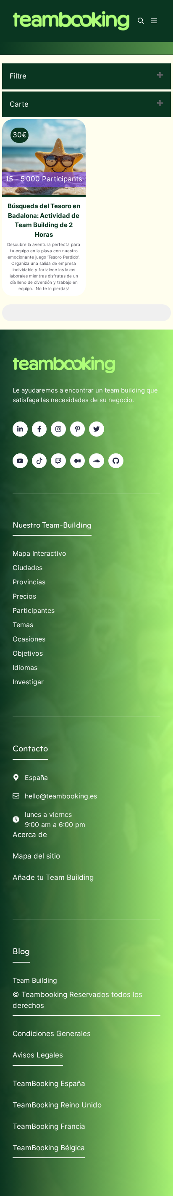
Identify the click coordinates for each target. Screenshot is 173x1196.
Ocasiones (29, 639)
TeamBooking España (49, 1083)
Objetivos (28, 653)
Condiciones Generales (52, 1033)
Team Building (35, 980)
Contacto (30, 748)
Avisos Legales (38, 1055)
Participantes (34, 610)
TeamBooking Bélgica (49, 1148)
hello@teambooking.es (61, 796)
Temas (23, 624)
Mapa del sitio (36, 856)
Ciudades (27, 567)
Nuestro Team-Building (52, 525)
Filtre (18, 76)
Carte (19, 104)
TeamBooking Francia (49, 1126)
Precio (23, 596)
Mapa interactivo (39, 553)
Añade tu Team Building (53, 877)
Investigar (28, 682)
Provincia (27, 582)
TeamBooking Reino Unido (57, 1105)
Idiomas (25, 667)
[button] (140, 21)
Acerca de (30, 834)
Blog (21, 951)
